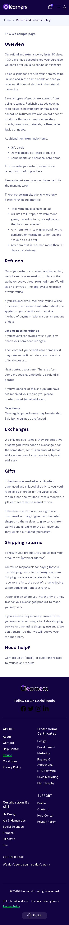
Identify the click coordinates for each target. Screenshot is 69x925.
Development (46, 747)
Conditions (10, 761)
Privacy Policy (12, 767)
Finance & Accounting (45, 762)
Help (5, 901)
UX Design (9, 814)
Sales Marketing (47, 777)
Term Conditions (19, 901)
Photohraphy (45, 783)
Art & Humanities (14, 820)
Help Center (11, 749)
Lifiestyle (9, 839)
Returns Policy (11, 906)
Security (36, 901)
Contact (8, 743)
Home (7, 20)
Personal (8, 833)
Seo (5, 845)
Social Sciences (13, 827)
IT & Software (46, 771)
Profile (41, 803)
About (7, 737)
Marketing (43, 753)
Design (41, 741)
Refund (7, 755)
